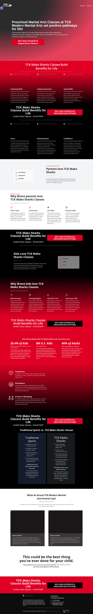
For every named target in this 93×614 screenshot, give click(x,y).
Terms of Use (57, 611)
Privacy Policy (50, 611)
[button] (1, 8)
